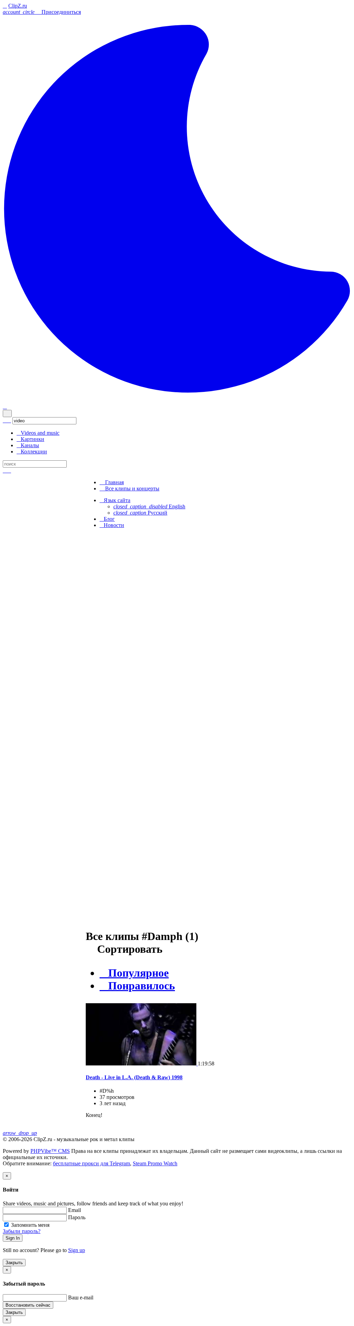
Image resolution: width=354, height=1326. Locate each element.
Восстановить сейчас (28, 1305)
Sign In (13, 1238)
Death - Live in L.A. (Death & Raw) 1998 (134, 1077)
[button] (19, 12)
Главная (112, 482)
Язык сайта (115, 500)
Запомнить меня (30, 1225)
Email (74, 1210)
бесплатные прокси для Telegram (91, 1163)
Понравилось (137, 985)
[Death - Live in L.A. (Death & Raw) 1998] (142, 1063)
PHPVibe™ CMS (50, 1151)
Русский (140, 513)
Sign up (76, 1250)
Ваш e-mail (80, 1297)
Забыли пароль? (21, 1231)
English (149, 506)
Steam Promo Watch (155, 1163)
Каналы (28, 445)
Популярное (134, 973)
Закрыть (14, 1262)
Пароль (76, 1217)
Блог (107, 519)
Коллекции (32, 451)
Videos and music (38, 433)
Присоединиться (61, 12)
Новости (112, 525)
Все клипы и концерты (129, 488)
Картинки (30, 439)
